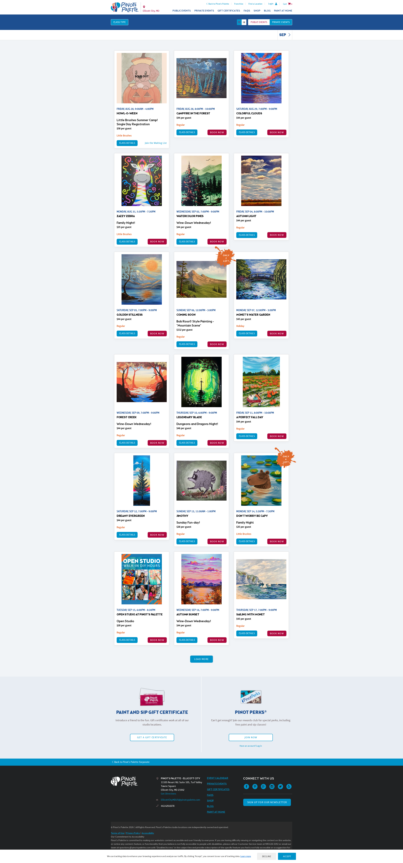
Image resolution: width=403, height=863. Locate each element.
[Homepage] (133, 781)
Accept (287, 856)
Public (259, 22)
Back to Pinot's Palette (218, 4)
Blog (267, 10)
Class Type (119, 22)
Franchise (238, 4)
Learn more (245, 856)
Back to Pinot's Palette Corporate (132, 761)
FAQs (247, 10)
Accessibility (148, 833)
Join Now (250, 737)
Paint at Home (283, 10)
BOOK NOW (217, 132)
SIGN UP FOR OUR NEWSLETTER (267, 802)
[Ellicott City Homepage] (125, 7)
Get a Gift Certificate (152, 737)
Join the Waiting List (156, 142)
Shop (257, 10)
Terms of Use (117, 833)
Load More (201, 659)
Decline (266, 856)
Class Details (127, 142)
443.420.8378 (167, 805)
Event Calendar (217, 778)
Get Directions (168, 793)
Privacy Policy (133, 833)
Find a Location (255, 4)
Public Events (182, 10)
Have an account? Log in (251, 746)
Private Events (204, 10)
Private (281, 22)
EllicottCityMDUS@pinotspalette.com (180, 799)
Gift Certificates (229, 10)
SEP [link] (283, 35)
